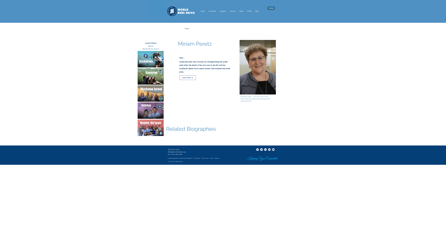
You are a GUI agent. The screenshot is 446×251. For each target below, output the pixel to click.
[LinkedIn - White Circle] (265, 149)
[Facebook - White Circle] (257, 149)
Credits (211, 158)
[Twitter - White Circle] (261, 149)
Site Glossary (197, 158)
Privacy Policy (205, 158)
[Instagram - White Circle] (269, 149)
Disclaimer (217, 158)
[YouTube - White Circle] (273, 149)
